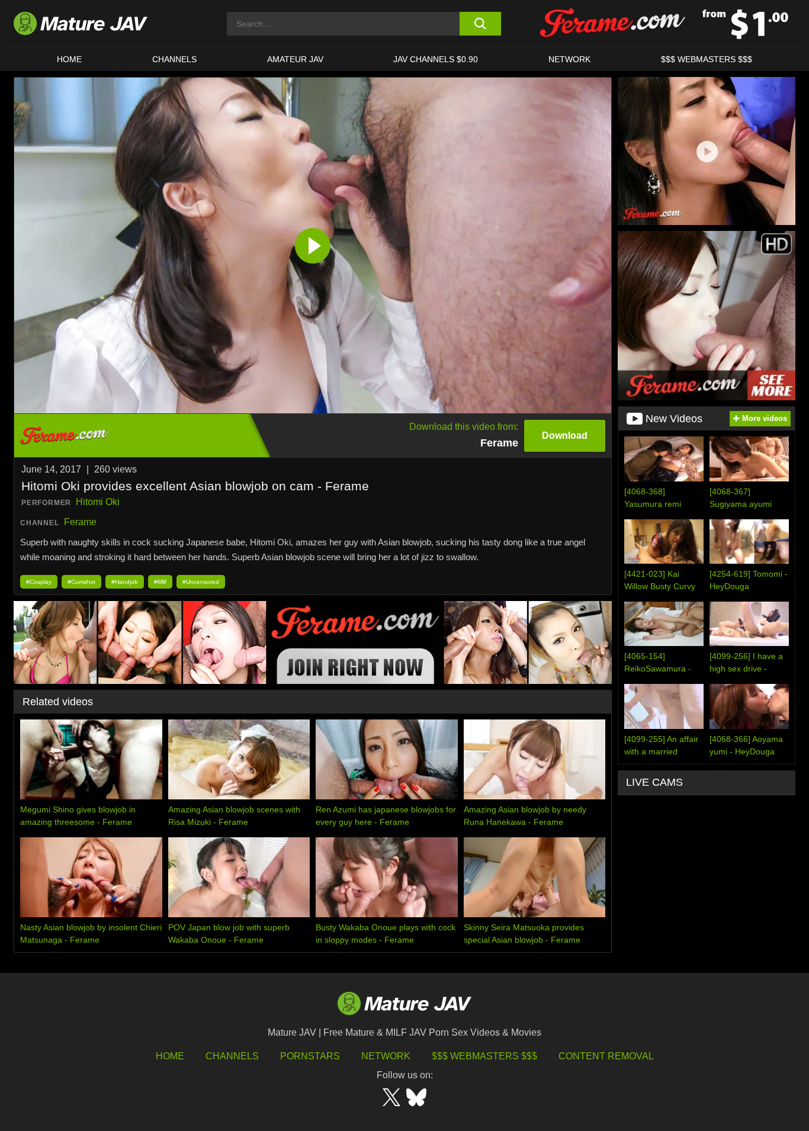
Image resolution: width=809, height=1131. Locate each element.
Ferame (80, 522)
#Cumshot (81, 582)
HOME (69, 59)
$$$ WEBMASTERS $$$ (706, 59)
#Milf (160, 582)
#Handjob (124, 582)
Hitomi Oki (98, 502)
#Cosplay (39, 582)
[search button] (480, 24)
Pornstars (310, 1056)
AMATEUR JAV (295, 59)
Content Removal (606, 1056)
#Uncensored (200, 582)
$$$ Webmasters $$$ (484, 1056)
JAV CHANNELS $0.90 (435, 59)
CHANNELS (174, 59)
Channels (232, 1056)
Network (569, 59)
